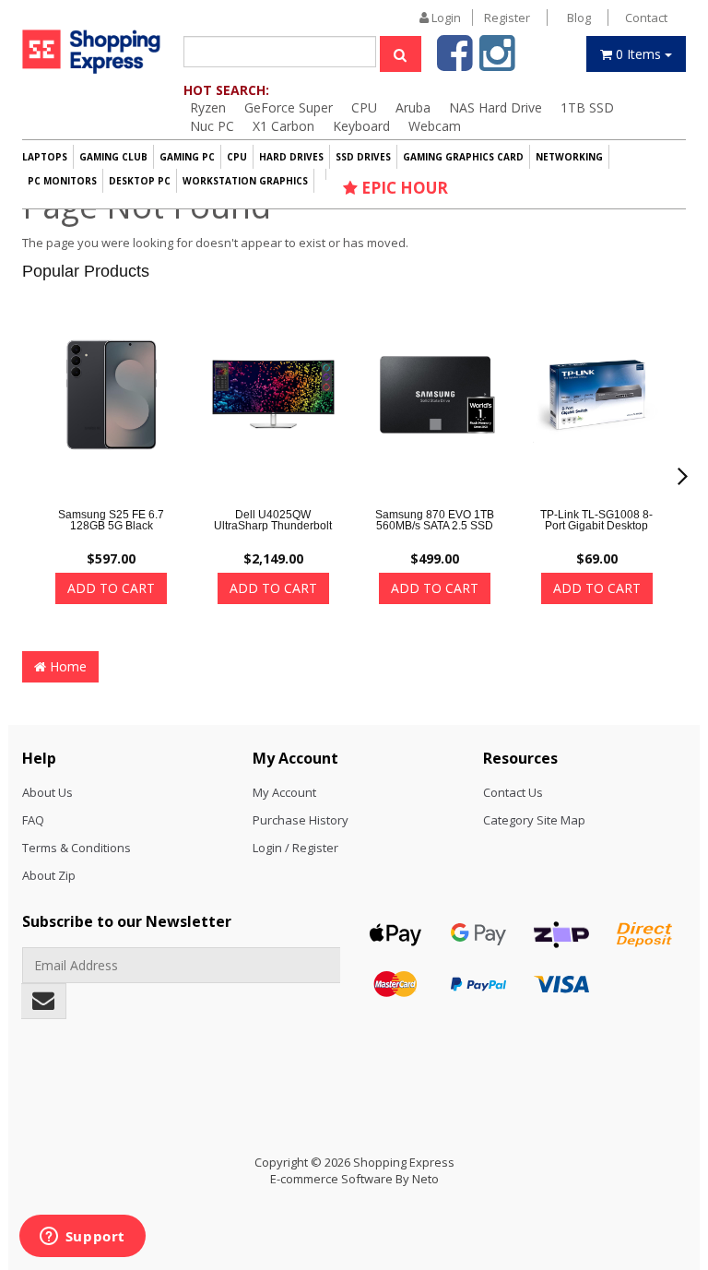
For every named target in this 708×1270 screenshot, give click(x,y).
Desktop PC (140, 180)
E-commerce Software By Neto (354, 1178)
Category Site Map (534, 820)
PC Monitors (62, 180)
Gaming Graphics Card (463, 156)
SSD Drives (363, 156)
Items (640, 54)
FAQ (33, 820)
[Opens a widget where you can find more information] (82, 1238)
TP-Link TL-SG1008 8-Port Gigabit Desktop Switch (596, 525)
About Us (47, 792)
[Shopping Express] (91, 51)
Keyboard (361, 126)
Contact (646, 17)
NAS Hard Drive (495, 107)
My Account (284, 792)
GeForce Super (288, 107)
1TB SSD (587, 107)
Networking (569, 156)
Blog (579, 17)
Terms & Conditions (76, 847)
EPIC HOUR (403, 187)
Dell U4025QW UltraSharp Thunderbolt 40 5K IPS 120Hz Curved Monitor (273, 531)
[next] (682, 477)
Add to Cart (111, 588)
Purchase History (300, 820)
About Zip (49, 875)
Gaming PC (187, 156)
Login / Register (295, 847)
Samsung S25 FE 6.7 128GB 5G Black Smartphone (111, 525)
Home (66, 666)
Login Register (479, 17)
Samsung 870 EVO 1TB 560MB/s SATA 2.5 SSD (434, 520)
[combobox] (279, 51)
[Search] (400, 54)
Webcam (434, 126)
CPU (364, 107)
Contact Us (513, 792)
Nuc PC (212, 126)
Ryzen (208, 107)
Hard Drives (291, 156)
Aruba (413, 107)
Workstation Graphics (245, 180)
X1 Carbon (283, 126)
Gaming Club (113, 156)
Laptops (44, 156)
